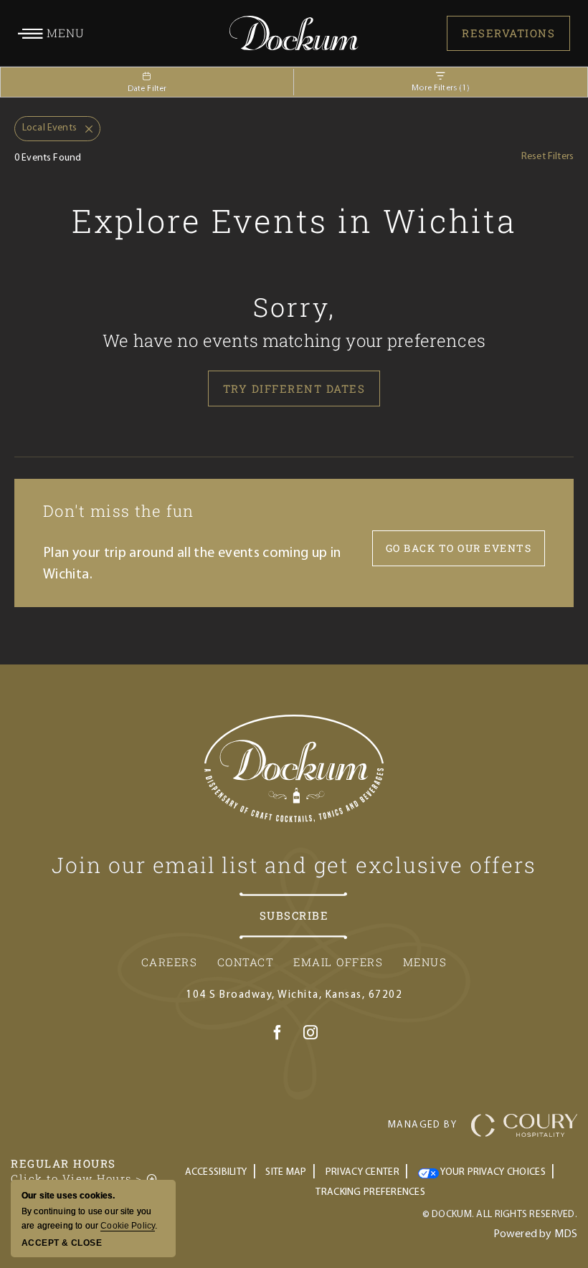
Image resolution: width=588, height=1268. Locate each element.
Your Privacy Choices (492, 1172)
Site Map (285, 1172)
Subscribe (294, 915)
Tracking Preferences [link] (370, 1192)
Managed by (422, 1125)
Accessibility (216, 1172)
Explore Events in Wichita (294, 221)
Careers (169, 962)
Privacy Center (362, 1172)
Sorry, (294, 307)
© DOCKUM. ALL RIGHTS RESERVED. (499, 1214)
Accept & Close (62, 1243)
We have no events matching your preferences (294, 340)
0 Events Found (47, 158)
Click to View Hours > (84, 1178)
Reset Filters (547, 156)
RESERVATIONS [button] (508, 33)
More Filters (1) (441, 88)
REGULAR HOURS (63, 1163)
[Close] (85, 129)
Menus (425, 962)
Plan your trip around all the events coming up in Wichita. (192, 564)
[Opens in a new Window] (277, 1035)
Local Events (45, 124)
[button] (51, 33)
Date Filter (147, 89)
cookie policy (127, 1226)
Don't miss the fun (118, 510)
